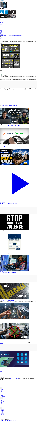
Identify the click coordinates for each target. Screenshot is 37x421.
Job (1, 405)
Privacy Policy (1, 420)
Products (8, 35)
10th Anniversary (5, 105)
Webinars (19, 35)
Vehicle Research (1, 34)
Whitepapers (15, 35)
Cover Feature (2, 0)
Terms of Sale (6, 420)
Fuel (0, 23)
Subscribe (1, 9)
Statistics (13, 35)
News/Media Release (4, 144)
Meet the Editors (2, 411)
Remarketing (1, 28)
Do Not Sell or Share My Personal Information (12, 420)
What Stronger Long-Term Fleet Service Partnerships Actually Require (11, 125)
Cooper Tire (8, 105)
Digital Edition (3, 9)
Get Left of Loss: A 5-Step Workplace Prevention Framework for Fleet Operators (12, 231)
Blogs (3, 35)
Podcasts (12, 35)
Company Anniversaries (11, 105)
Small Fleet (1, 30)
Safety (0, 29)
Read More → (1, 254)
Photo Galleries (6, 35)
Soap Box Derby (2, 410)
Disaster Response (2, 22)
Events (17, 35)
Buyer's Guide (21, 35)
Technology (1, 31)
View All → (1, 371)
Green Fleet (1, 24)
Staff (2, 271)
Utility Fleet (1, 33)
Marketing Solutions (3, 414)
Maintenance (1, 26)
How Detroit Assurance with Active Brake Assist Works (8, 203)
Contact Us (2, 412)
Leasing (1, 25)
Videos (4, 35)
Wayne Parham (3, 202)
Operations (1, 27)
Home (0, 38)
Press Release (2, 413)
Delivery (1, 20)
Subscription (2, 409)
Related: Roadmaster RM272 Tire (3, 97)
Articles (5, 0)
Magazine (10, 35)
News (4, 0)
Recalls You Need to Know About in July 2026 (7, 300)
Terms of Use (4, 420)
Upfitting (1, 32)
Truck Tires (3, 105)
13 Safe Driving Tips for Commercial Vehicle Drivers (8, 272)
